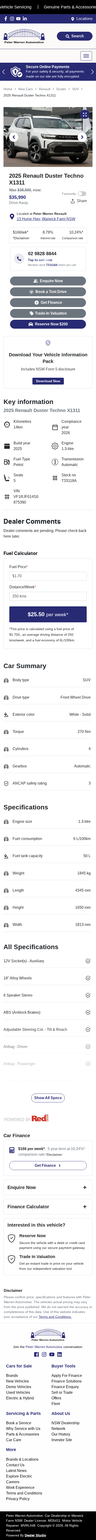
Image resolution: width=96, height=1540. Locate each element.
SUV (75, 89)
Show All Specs (48, 1098)
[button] (86, 56)
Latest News (16, 1471)
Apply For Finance (66, 1376)
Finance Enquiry (65, 1387)
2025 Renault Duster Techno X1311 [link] (29, 95)
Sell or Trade (62, 1392)
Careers (12, 1482)
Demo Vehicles (18, 1387)
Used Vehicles (18, 1392)
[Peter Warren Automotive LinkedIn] (26, 18)
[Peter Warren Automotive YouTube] (19, 18)
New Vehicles (17, 1381)
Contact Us (15, 1465)
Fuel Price (18, 567)
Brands (12, 1376)
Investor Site (61, 1440)
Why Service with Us (23, 1429)
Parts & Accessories (22, 1434)
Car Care (13, 1440)
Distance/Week (22, 587)
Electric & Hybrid (20, 1398)
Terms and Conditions (24, 1493)
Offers (56, 1398)
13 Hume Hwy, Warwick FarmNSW (46, 219)
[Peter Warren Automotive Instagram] (13, 18)
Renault (44, 89)
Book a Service (18, 1423)
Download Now (48, 381)
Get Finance (51, 302)
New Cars (25, 89)
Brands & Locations (22, 1459)
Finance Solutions (66, 1381)
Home (7, 89)
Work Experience (20, 1488)
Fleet (55, 1404)
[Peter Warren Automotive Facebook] (6, 18)
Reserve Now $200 (51, 324)
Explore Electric (19, 1476)
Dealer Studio (35, 1535)
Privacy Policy (18, 1499)
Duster (61, 89)
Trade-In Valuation (51, 313)
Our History (60, 1434)
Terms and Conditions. (55, 1317)
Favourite (69, 194)
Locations (84, 19)
